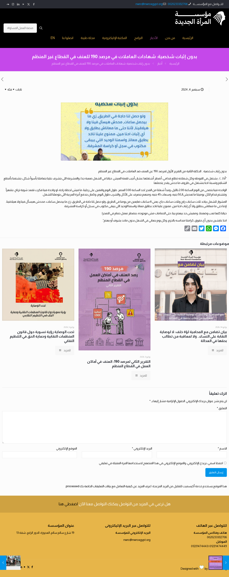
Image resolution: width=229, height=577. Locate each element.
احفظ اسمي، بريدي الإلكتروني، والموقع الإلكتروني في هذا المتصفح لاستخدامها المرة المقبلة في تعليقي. (161, 463)
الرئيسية (174, 63)
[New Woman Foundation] (200, 18)
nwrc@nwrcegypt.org (149, 4)
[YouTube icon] (23, 4)
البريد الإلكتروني (142, 448)
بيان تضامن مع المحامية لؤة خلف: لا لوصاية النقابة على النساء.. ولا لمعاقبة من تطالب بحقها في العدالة (193, 336)
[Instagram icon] (13, 4)
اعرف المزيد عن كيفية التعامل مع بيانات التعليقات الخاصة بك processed (108, 486)
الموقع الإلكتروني (66, 448)
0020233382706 (178, 4)
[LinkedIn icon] (18, 4)
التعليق (222, 408)
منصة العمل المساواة (20, 28)
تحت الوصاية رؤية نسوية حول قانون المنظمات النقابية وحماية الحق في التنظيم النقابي (42, 336)
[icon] (7, 4)
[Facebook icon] (33, 4)
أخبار (159, 63)
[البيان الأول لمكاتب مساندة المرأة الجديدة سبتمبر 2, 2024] (226, 563)
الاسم (222, 448)
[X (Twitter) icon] (28, 4)
